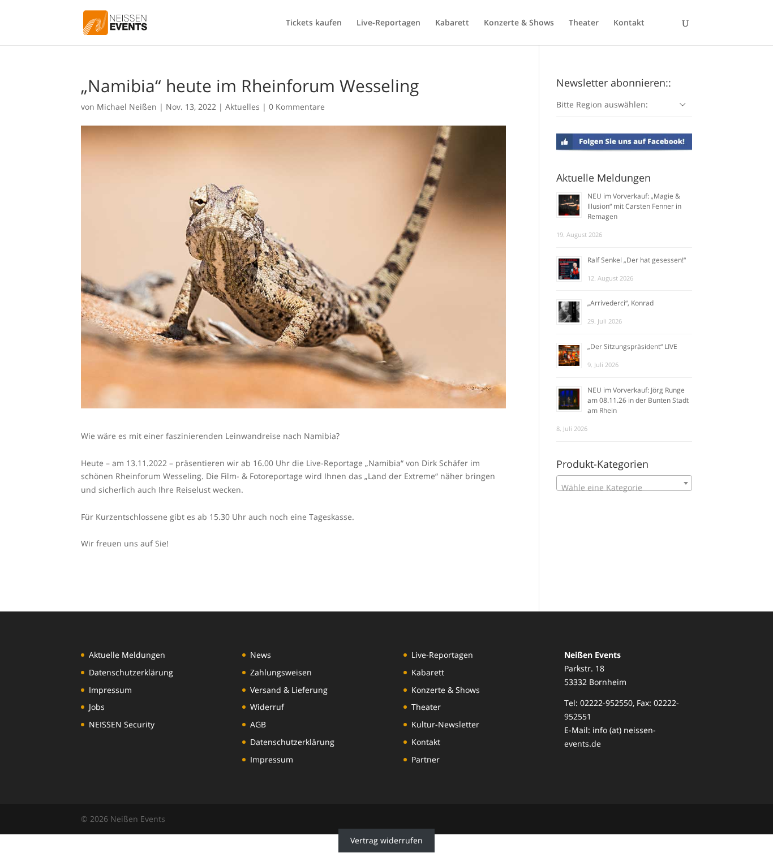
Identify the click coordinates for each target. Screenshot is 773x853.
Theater (584, 23)
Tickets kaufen (314, 23)
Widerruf (267, 706)
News (260, 654)
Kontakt (629, 23)
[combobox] (624, 483)
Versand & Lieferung (289, 689)
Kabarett (452, 23)
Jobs (97, 706)
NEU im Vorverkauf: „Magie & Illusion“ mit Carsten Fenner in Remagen (634, 206)
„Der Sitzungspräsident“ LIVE (632, 346)
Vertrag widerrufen (386, 840)
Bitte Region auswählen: (602, 104)
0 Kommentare (297, 106)
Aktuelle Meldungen (127, 654)
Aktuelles (242, 106)
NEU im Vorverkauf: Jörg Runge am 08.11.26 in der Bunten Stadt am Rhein (638, 400)
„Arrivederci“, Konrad (620, 303)
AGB (258, 724)
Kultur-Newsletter (445, 724)
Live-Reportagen (388, 23)
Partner (425, 759)
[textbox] (624, 487)
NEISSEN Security (121, 724)
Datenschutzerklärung (131, 672)
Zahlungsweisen (281, 672)
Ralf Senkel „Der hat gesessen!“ (636, 260)
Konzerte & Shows (519, 23)
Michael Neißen (127, 106)
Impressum (110, 689)
